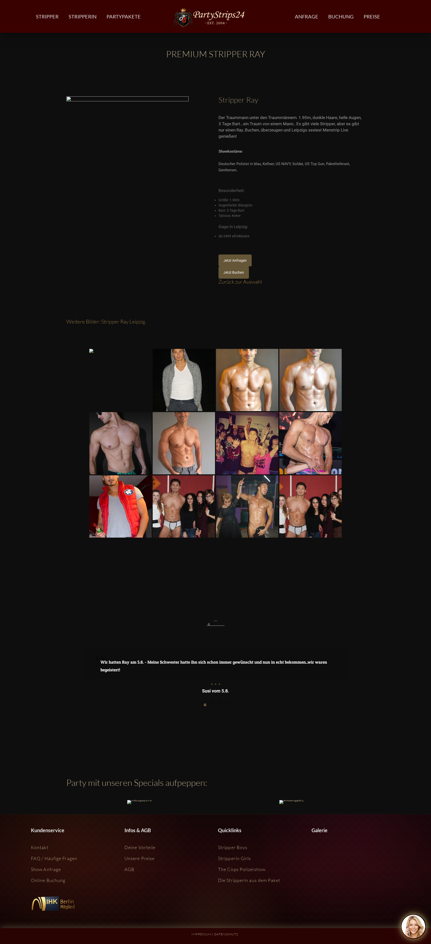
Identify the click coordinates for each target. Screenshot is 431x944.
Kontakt (39, 847)
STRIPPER (47, 16)
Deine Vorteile (139, 847)
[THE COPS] (139, 802)
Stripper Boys (232, 847)
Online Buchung (48, 880)
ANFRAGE (306, 16)
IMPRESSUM (201, 934)
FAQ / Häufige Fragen (54, 858)
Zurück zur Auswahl (240, 281)
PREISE (372, 16)
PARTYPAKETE (124, 16)
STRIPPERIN (83, 16)
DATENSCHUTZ (226, 934)
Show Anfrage (46, 869)
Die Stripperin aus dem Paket (249, 880)
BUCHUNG (341, 16)
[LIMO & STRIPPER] (291, 802)
